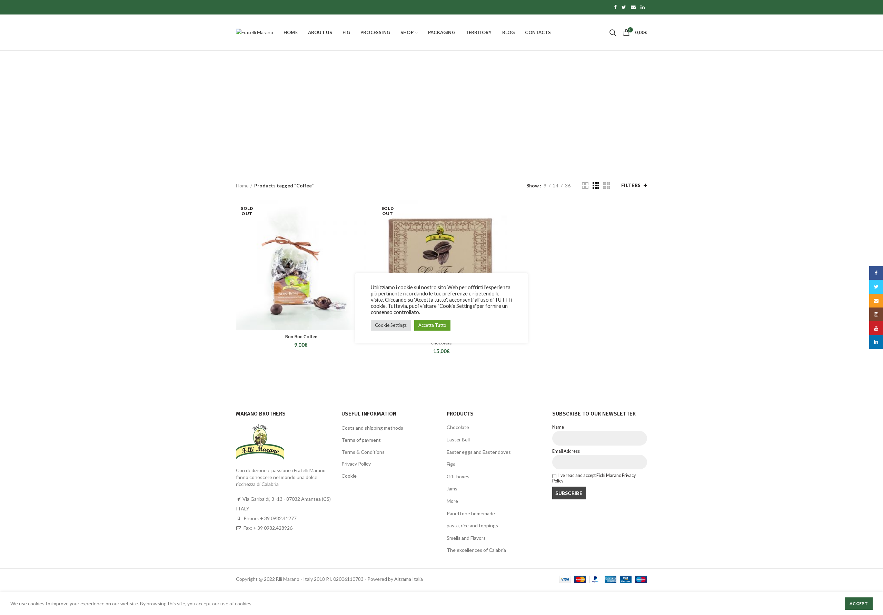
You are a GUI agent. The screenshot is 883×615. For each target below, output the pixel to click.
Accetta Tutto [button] (432, 325)
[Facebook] (615, 7)
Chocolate (458, 427)
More (452, 501)
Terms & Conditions (363, 452)
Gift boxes (458, 476)
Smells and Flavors (466, 538)
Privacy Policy (356, 464)
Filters (631, 185)
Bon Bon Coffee (301, 337)
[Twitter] (623, 7)
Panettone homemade (471, 513)
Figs (451, 464)
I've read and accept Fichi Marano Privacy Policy (594, 478)
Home (242, 185)
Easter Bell (458, 439)
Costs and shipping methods (372, 428)
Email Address (566, 451)
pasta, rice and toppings (472, 525)
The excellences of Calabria (476, 550)
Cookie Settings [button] (391, 325)
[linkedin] (642, 7)
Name (558, 427)
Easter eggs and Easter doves (479, 452)
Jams (452, 488)
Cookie (349, 476)
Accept (859, 603)
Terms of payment (361, 440)
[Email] (633, 7)
